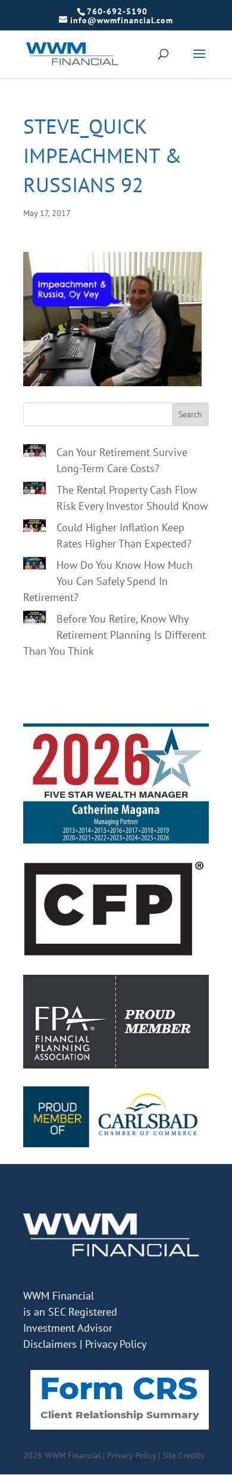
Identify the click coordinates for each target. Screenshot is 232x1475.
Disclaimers (50, 1344)
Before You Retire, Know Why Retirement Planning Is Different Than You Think (114, 635)
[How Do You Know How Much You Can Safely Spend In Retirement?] (34, 565)
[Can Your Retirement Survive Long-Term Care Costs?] (34, 452)
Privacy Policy (115, 1344)
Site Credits (183, 1455)
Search (190, 414)
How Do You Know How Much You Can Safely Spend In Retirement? (108, 581)
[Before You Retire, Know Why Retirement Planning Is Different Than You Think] (34, 619)
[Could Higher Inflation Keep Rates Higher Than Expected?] (34, 527)
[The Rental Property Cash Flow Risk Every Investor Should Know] (34, 490)
